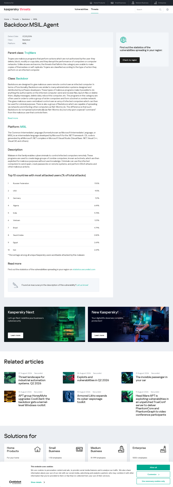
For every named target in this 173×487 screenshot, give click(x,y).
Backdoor (26, 19)
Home (6, 19)
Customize (152, 474)
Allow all (153, 467)
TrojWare (30, 52)
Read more (13, 118)
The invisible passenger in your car (151, 378)
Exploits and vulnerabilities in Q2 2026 (93, 378)
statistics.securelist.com (84, 269)
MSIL (35, 19)
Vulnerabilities (81, 9)
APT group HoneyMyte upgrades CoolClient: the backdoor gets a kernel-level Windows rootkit (34, 400)
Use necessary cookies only (153, 481)
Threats (94, 9)
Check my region (130, 60)
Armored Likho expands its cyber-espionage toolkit (92, 399)
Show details (36, 482)
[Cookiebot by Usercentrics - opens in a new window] (15, 482)
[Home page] (18, 9)
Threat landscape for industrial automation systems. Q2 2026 (31, 380)
